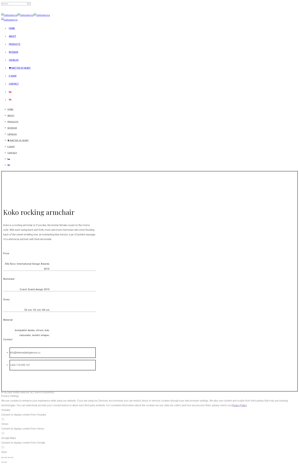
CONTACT (14, 84)
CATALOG (14, 60)
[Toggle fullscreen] (8, 457)
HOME (12, 28)
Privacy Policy (239, 405)
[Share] (5, 457)
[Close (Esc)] (2, 457)
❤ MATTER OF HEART (20, 68)
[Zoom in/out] (12, 457)
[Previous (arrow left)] (2, 462)
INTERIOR (13, 52)
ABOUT (12, 36)
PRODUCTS (14, 44)
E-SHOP (13, 76)
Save (4, 452)
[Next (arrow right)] (5, 462)
